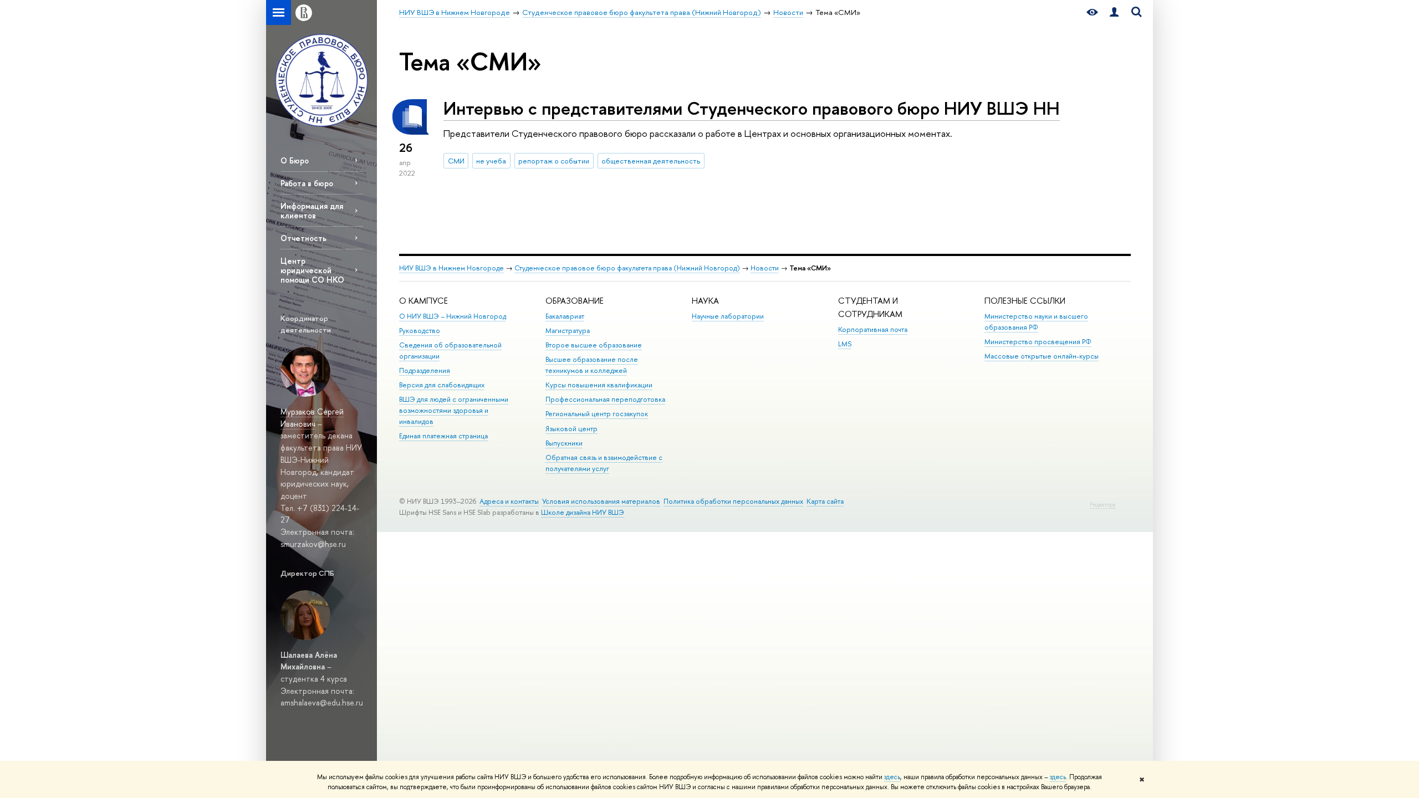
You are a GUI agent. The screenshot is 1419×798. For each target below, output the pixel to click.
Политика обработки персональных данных (733, 501)
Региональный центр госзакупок (596, 413)
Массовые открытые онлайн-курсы (1041, 356)
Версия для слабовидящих (441, 385)
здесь (892, 777)
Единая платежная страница (443, 436)
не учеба (491, 161)
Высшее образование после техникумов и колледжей (591, 365)
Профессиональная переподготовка (605, 399)
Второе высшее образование (593, 345)
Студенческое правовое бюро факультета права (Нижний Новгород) (627, 268)
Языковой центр (571, 428)
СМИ (456, 161)
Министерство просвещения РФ (1037, 341)
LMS (844, 344)
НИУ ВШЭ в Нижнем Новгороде (451, 268)
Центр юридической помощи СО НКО (312, 270)
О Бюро (294, 160)
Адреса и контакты (509, 501)
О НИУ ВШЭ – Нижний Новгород (452, 316)
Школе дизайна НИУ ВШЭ (582, 512)
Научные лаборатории (728, 316)
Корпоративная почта (872, 329)
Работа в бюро (306, 183)
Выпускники (564, 443)
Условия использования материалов (601, 501)
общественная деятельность (650, 161)
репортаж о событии (553, 161)
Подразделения (424, 370)
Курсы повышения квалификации (598, 385)
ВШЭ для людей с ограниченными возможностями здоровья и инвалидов (453, 410)
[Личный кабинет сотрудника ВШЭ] (1114, 12)
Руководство (419, 330)
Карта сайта (825, 501)
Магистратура (567, 330)
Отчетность (303, 238)
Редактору (1103, 504)
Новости (765, 268)
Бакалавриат (564, 316)
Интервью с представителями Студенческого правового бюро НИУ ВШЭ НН (751, 108)
